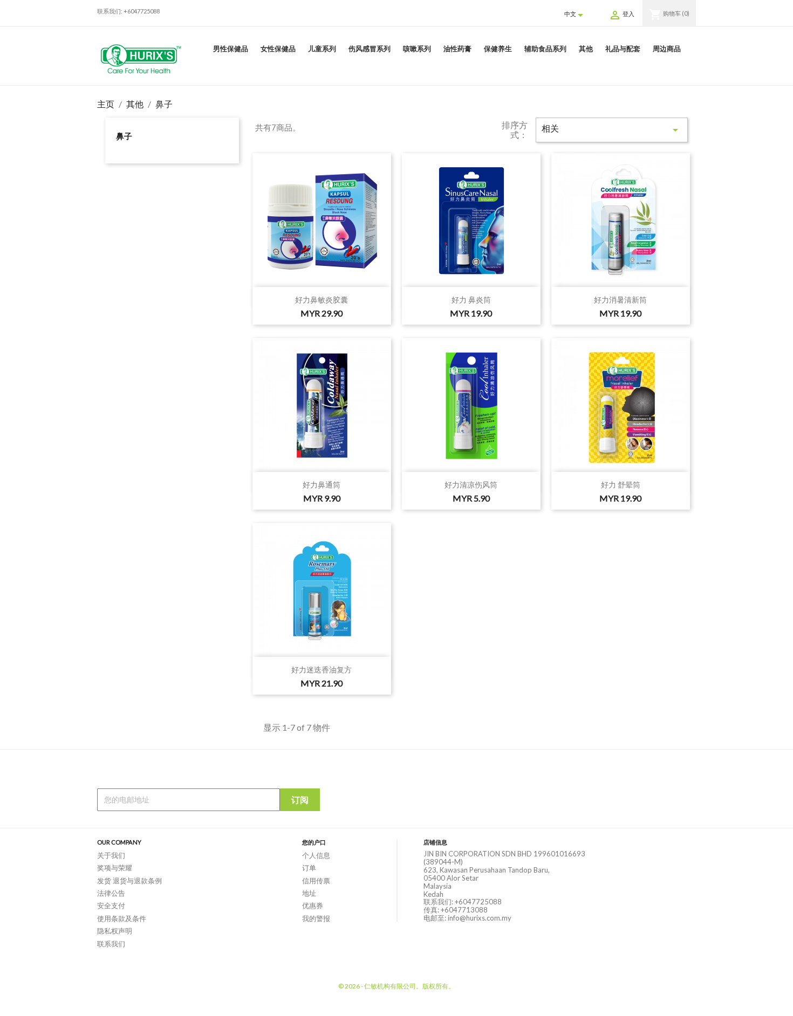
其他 (586, 48)
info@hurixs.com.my (479, 918)
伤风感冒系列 (369, 48)
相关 (612, 129)
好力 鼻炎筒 (471, 299)
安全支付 (111, 905)
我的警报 (316, 918)
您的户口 (314, 842)
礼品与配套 (622, 48)
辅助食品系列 (545, 48)
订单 (309, 867)
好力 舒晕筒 (620, 484)
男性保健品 (230, 48)
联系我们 (111, 943)
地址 (309, 893)
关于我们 (111, 855)
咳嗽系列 (417, 48)
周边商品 (667, 48)
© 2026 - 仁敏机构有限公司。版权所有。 (396, 986)
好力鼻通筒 (321, 484)
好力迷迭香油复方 (321, 669)
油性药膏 (457, 48)
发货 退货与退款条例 (129, 880)
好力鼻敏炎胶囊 (321, 299)
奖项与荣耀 (114, 867)
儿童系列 (322, 48)
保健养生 (498, 48)
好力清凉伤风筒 (471, 484)
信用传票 (316, 880)
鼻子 (124, 136)
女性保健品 (278, 48)
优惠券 (312, 905)
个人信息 (316, 855)
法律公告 (111, 893)
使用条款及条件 (121, 918)
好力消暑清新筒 (620, 299)
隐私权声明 (114, 930)
